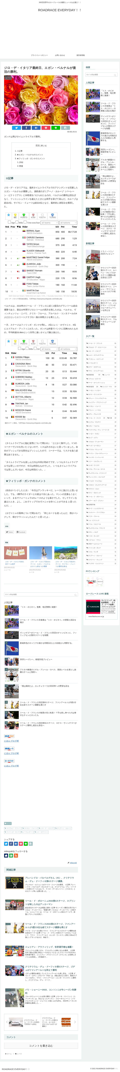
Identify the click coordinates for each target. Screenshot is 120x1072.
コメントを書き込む (41, 1045)
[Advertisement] (60, 34)
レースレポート (28, 832)
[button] (75, 595)
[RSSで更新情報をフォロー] (16, 856)
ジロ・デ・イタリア (47, 828)
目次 (38, 145)
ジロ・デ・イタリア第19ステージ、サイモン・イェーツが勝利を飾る (65, 564)
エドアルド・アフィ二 (14, 828)
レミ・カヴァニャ (42, 832)
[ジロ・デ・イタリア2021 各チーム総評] (15, 552)
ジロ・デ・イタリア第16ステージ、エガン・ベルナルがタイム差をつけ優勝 (40, 564)
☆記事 (19, 151)
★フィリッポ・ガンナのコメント (31, 158)
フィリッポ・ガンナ (13, 832)
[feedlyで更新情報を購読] (11, 856)
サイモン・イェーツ (30, 828)
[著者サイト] (6, 856)
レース (9, 823)
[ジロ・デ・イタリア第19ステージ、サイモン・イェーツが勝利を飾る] (65, 552)
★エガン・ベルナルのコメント (30, 155)
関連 (21, 166)
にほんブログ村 (11, 741)
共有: (21, 162)
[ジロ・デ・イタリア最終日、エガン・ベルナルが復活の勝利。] (36, 128)
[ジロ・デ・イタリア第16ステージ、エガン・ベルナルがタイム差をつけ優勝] (40, 552)
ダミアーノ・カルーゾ (64, 828)
